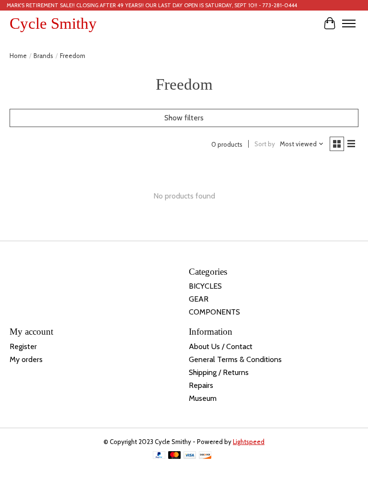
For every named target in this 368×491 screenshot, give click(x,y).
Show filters (184, 117)
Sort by (264, 144)
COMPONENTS (214, 311)
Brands (43, 55)
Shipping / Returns (219, 372)
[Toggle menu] (348, 23)
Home (18, 55)
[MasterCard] (174, 455)
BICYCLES (205, 286)
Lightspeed (248, 441)
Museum (203, 398)
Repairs (201, 385)
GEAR (198, 299)
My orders (26, 359)
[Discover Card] (205, 455)
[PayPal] (159, 455)
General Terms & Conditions (235, 359)
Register (23, 346)
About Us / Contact (221, 346)
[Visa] (190, 455)
